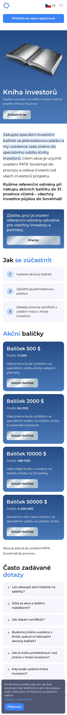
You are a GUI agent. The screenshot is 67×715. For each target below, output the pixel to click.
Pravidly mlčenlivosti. (18, 699)
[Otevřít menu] (61, 5)
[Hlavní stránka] (5, 5)
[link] (33, 240)
